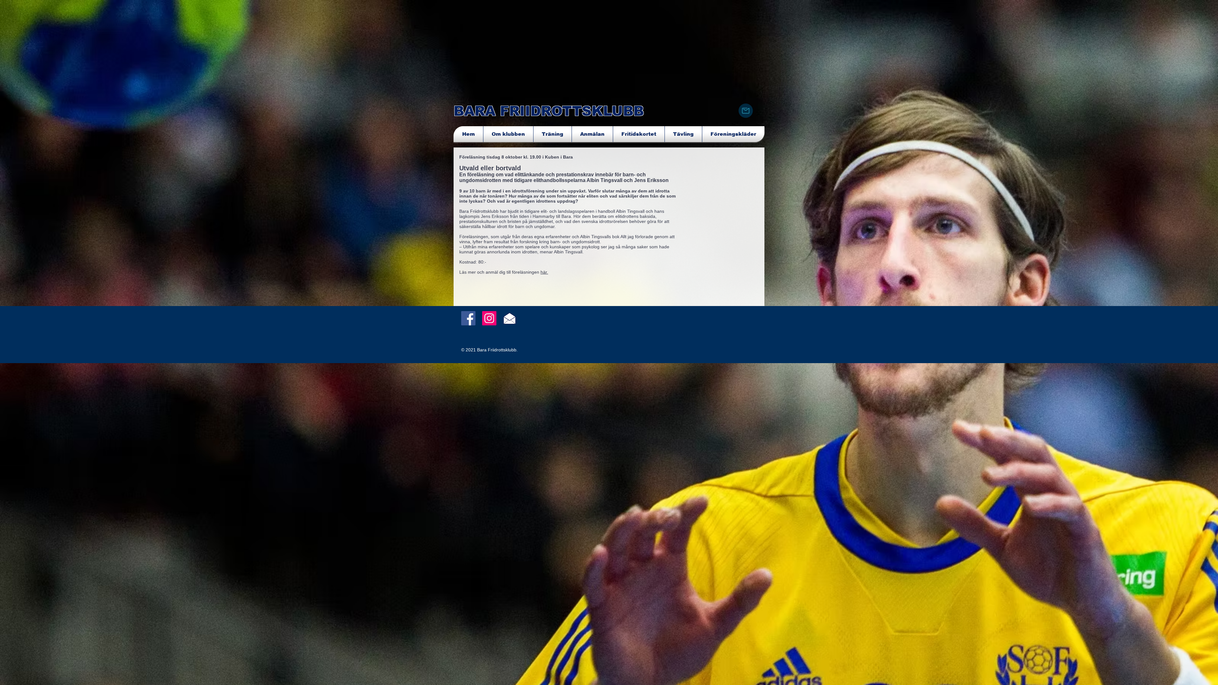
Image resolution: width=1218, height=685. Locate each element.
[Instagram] (489, 318)
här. (544, 272)
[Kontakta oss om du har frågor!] (746, 111)
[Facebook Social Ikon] (468, 318)
